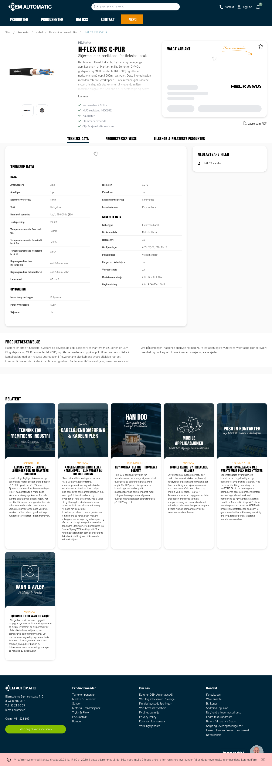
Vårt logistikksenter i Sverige (157, 699)
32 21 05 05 (17, 705)
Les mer (83, 96)
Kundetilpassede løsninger (155, 703)
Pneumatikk (79, 717)
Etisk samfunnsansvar (152, 721)
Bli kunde (212, 703)
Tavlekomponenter (83, 694)
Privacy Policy (147, 717)
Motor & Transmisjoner (86, 708)
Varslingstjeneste (149, 726)
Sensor (76, 703)
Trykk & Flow (80, 712)
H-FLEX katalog (212, 163)
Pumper (77, 721)
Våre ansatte (214, 699)
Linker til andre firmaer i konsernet (227, 730)
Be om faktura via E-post (221, 721)
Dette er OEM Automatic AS (156, 694)
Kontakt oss (213, 694)
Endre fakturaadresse (219, 717)
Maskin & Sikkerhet (84, 699)
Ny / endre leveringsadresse (223, 712)
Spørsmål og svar (217, 708)
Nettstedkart (213, 735)
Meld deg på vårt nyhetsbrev (36, 729)
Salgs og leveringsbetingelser (224, 726)
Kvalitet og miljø (149, 712)
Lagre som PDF (257, 123)
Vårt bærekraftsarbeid (152, 708)
